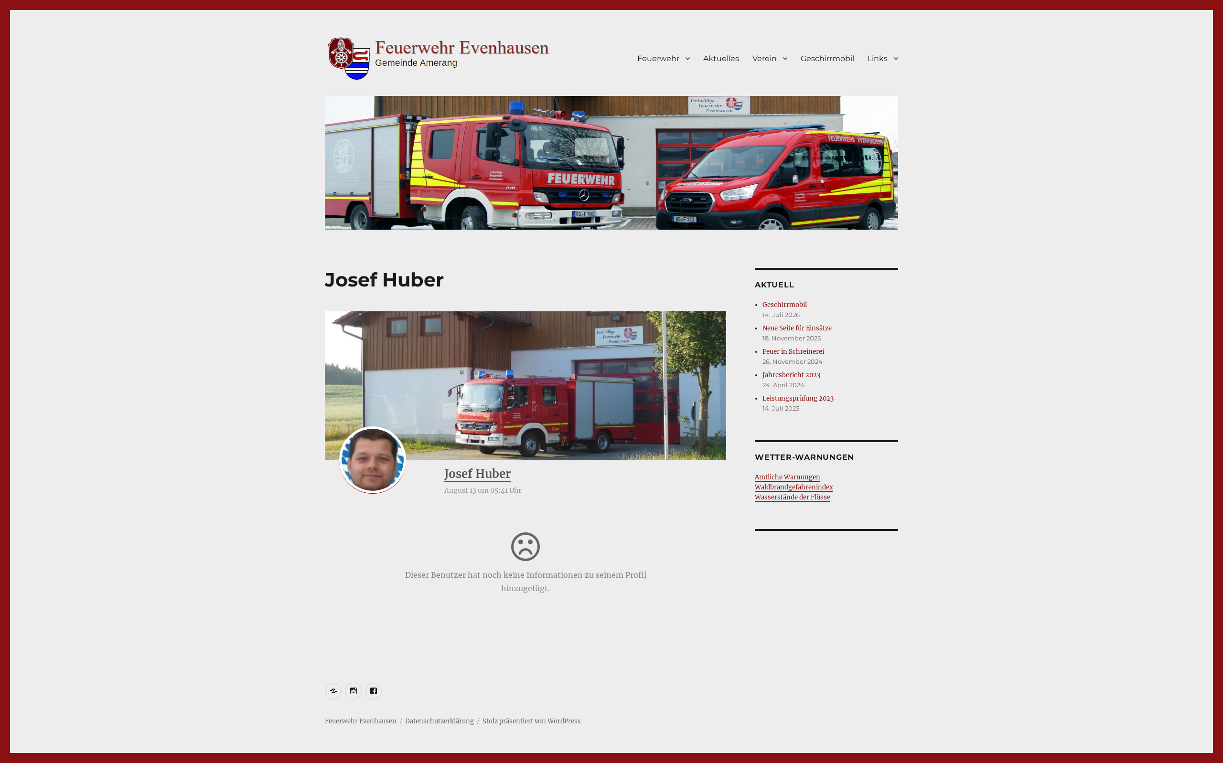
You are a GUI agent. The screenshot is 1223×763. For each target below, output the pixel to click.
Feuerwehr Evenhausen (361, 721)
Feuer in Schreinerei (793, 352)
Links (878, 58)
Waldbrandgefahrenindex (794, 487)
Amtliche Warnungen (787, 477)
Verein (764, 58)
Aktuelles (721, 58)
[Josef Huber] (372, 459)
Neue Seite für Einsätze (797, 328)
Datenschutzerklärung (439, 721)
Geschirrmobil (827, 58)
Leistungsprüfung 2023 (798, 398)
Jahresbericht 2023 (791, 375)
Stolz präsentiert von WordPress (532, 721)
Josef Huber (477, 473)
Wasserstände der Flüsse (792, 497)
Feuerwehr (658, 58)
